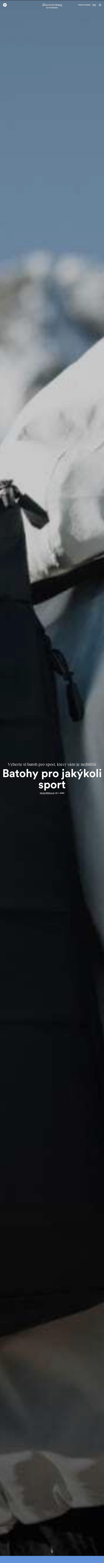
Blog (94, 5)
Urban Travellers (84, 5)
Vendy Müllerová (47, 793)
